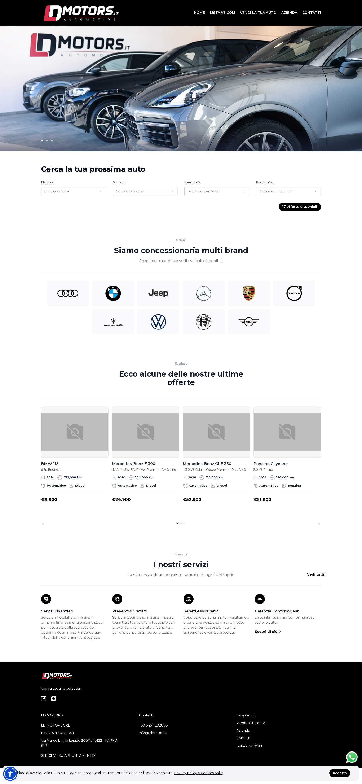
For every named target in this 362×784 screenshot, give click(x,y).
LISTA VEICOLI (222, 13)
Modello (118, 182)
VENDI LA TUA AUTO (258, 13)
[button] (10, 774)
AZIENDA (289, 13)
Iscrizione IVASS (249, 746)
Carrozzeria (192, 182)
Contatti (243, 738)
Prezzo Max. (265, 182)
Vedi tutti (316, 574)
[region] (181, 466)
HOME (199, 13)
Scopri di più (267, 632)
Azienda (243, 730)
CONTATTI (311, 13)
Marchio (47, 182)
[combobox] (73, 191)
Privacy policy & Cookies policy (199, 773)
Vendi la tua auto (251, 723)
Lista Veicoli (246, 715)
